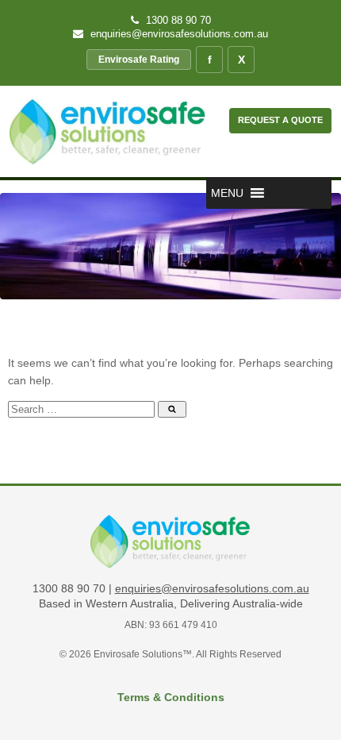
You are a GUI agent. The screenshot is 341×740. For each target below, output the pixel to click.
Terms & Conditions (170, 697)
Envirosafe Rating (138, 59)
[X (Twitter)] (241, 59)
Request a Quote (280, 120)
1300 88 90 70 (177, 20)
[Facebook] (209, 59)
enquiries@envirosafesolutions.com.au (177, 34)
